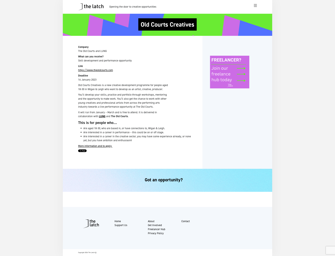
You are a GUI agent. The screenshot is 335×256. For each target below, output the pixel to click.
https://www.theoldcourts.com (95, 70)
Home (118, 221)
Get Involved (155, 225)
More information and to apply (95, 146)
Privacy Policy (156, 233)
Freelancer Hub (156, 229)
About (151, 221)
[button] (4, 252)
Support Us (121, 225)
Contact (185, 221)
